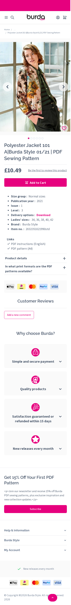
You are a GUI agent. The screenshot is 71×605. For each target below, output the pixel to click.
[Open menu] (6, 17)
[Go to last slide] (7, 86)
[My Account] (58, 17)
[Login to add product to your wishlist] (64, 128)
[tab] (29, 138)
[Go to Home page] (36, 17)
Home (7, 29)
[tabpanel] (35, 86)
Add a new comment (19, 315)
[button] (34, 530)
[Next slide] (63, 86)
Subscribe (34, 509)
